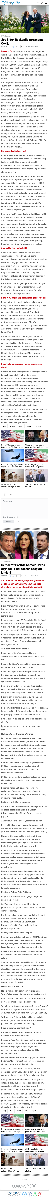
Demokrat (38, 426)
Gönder (8, 521)
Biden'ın (28, 426)
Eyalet (34, 1111)
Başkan (12, 426)
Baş (11, 1111)
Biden (20, 426)
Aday (4, 426)
